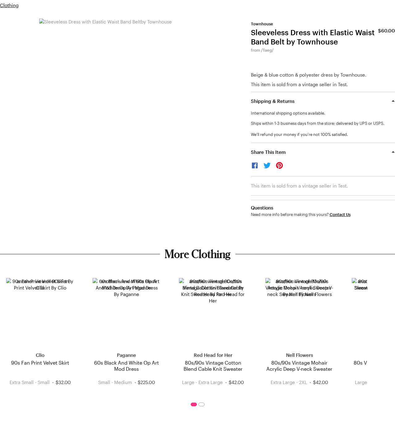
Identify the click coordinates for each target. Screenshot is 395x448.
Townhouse (262, 23)
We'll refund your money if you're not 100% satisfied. (299, 134)
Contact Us (340, 215)
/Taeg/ (267, 50)
